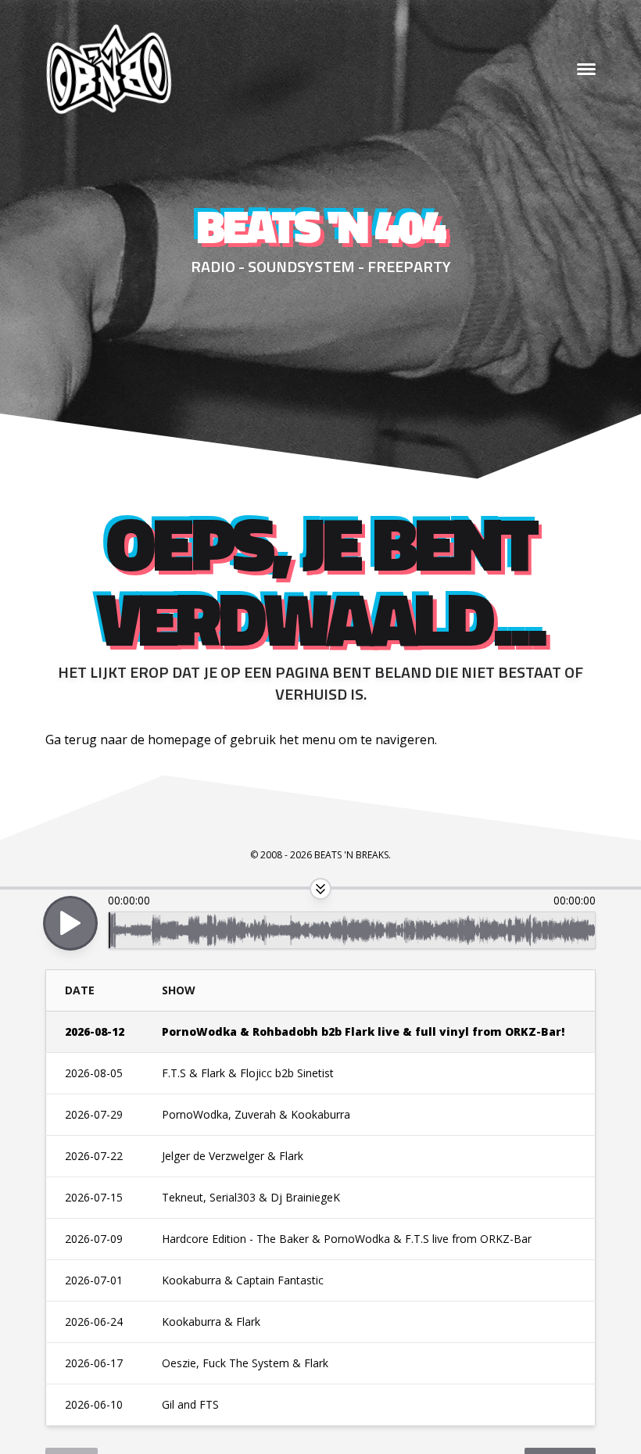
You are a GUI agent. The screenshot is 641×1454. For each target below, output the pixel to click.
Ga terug (71, 739)
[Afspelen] (70, 923)
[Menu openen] (586, 69)
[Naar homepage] (107, 69)
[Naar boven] (320, 888)
